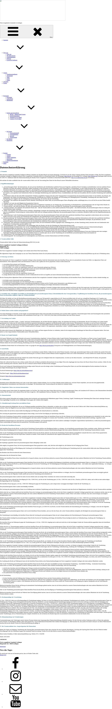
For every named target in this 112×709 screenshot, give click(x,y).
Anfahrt (9, 156)
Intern (4, 163)
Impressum (9, 159)
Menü (51, 37)
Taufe (8, 77)
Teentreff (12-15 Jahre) (16, 117)
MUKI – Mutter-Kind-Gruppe (17, 114)
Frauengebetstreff (14, 133)
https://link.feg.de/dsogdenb (46, 345)
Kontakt (5, 153)
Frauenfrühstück (14, 134)
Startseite (5, 40)
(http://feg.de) (67, 176)
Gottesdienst (10, 98)
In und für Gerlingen (12, 60)
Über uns (5, 52)
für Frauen (9, 131)
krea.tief (12, 136)
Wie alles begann (11, 55)
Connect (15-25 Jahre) (15, 119)
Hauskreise (9, 140)
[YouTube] (15, 707)
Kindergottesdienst (15, 116)
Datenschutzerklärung (12, 160)
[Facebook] (15, 669)
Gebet (8, 78)
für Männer (9, 139)
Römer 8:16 (3, 655)
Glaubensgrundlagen (12, 74)
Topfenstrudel (13, 137)
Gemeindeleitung (11, 57)
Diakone (9, 58)
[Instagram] (15, 681)
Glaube (5, 73)
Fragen (5, 83)
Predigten (5, 162)
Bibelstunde (10, 100)
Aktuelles (5, 81)
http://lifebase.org (92, 176)
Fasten (8, 80)
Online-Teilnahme (11, 157)
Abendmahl (10, 75)
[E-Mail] (15, 694)
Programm (6, 96)
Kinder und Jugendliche (13, 113)
